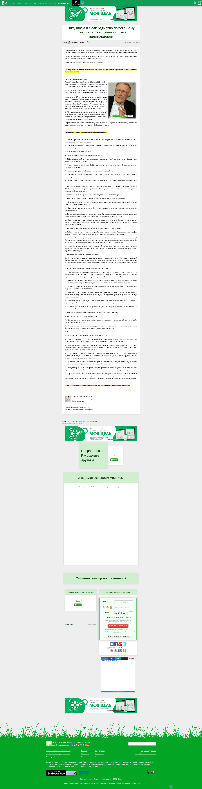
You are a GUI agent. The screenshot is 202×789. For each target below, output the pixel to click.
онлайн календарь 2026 (55, 766)
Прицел (86, 762)
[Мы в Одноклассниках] (124, 652)
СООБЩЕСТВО (64, 3)
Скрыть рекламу (91, 624)
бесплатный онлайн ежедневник (101, 764)
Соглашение (118, 617)
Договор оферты (52, 757)
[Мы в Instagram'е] (118, 647)
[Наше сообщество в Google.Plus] (120, 645)
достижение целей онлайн (62, 764)
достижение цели (115, 762)
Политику (128, 617)
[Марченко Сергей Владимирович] (88, 745)
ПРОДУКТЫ (42, 3)
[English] (153, 773)
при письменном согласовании (128, 783)
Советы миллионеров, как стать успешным (82, 421)
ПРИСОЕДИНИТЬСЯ (118, 626)
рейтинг (120, 487)
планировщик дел (121, 764)
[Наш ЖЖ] (116, 652)
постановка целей (130, 762)
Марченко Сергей (77, 42)
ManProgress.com (69, 742)
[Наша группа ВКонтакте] (112, 645)
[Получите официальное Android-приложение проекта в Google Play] (76, 3)
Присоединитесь (84, 487)
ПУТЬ (26, 3)
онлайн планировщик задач (139, 764)
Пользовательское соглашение (58, 751)
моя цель (104, 762)
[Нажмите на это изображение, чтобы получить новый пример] (121, 613)
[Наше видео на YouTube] (112, 652)
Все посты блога (125, 42)
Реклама (98, 757)
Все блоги (136, 42)
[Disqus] (101, 535)
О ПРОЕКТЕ (17, 3)
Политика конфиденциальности (58, 754)
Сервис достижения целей (72, 762)
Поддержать (100, 751)
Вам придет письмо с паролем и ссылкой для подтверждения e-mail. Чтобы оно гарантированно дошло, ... (118, 631)
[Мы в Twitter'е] (124, 645)
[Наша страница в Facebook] (116, 645)
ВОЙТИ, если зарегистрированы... (118, 636)
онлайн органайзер (80, 764)
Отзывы (84, 757)
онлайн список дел (72, 766)
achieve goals (95, 762)
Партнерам (99, 754)
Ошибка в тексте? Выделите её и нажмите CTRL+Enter (101, 779)
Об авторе (85, 754)
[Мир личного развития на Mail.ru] (120, 652)
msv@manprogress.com (61, 745)
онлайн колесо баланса (90, 766)
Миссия (84, 751)
